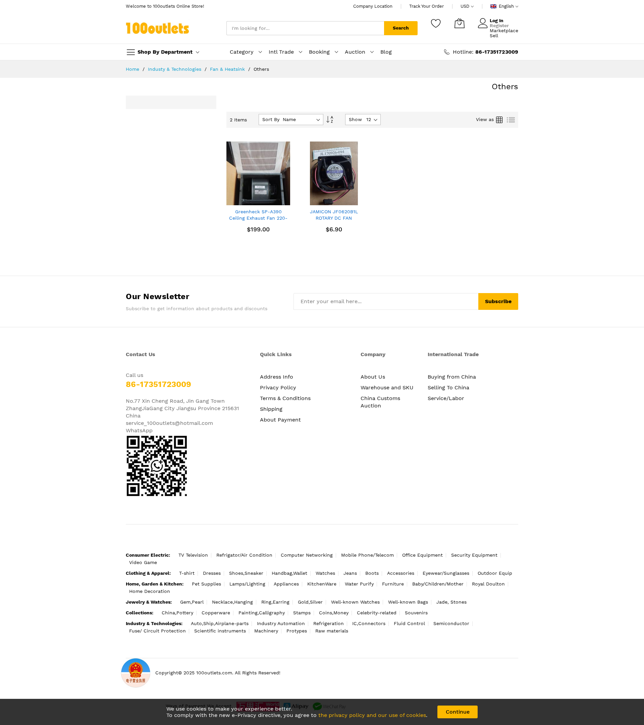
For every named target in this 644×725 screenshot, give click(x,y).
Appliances (286, 584)
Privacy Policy (278, 387)
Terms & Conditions (285, 398)
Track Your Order (426, 6)
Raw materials (331, 630)
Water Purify (359, 584)
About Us (373, 377)
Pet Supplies (206, 584)
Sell (494, 35)
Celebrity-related (376, 612)
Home (133, 69)
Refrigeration (328, 623)
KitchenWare (321, 584)
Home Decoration (149, 591)
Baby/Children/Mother (438, 584)
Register (499, 25)
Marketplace (504, 30)
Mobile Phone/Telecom (367, 555)
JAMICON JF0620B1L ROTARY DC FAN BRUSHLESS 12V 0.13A (334, 218)
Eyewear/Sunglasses (446, 573)
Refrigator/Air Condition (244, 555)
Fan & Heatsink (228, 69)
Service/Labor (446, 398)
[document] (322, 712)
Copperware (216, 612)
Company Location (372, 6)
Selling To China (448, 387)
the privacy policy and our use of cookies (372, 715)
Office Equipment (422, 555)
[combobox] (305, 28)
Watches (325, 573)
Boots (372, 573)
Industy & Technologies (175, 69)
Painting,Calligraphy (261, 612)
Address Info (276, 377)
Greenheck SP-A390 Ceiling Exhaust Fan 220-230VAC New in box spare (258, 218)
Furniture (393, 584)
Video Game (143, 562)
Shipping (271, 409)
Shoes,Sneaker (246, 573)
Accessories (400, 573)
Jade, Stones (451, 602)
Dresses (212, 573)
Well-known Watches (355, 602)
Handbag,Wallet (289, 573)
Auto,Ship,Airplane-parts (220, 623)
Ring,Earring (275, 602)
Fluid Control (409, 623)
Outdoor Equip (495, 573)
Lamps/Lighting (247, 584)
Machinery (266, 630)
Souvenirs (416, 612)
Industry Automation (281, 623)
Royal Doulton (488, 584)
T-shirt (187, 573)
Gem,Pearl (192, 602)
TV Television (193, 555)
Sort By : (272, 119)
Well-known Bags (408, 602)
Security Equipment (474, 555)
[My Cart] (459, 23)
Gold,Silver (310, 602)
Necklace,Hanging (232, 602)
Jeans (350, 573)
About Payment (280, 419)
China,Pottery (177, 612)
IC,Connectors (368, 623)
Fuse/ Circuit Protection (157, 630)
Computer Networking (307, 555)
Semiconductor (451, 623)
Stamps (302, 612)
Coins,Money (333, 612)
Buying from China (452, 377)
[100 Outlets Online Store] (157, 28)
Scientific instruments (220, 630)
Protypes (296, 630)
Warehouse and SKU (387, 387)
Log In (496, 20)
